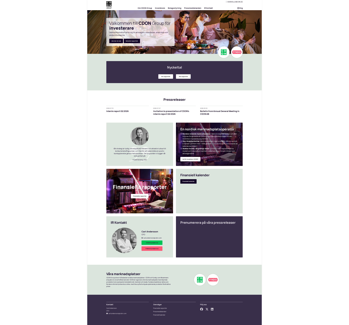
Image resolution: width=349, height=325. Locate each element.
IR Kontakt (208, 8)
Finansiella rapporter (140, 196)
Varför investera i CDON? (190, 159)
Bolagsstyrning (174, 8)
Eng (241, 8)
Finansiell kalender (188, 181)
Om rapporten (165, 76)
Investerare (160, 8)
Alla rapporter (183, 76)
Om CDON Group (145, 8)
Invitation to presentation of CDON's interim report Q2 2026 (171, 112)
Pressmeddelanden (192, 8)
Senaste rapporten (132, 41)
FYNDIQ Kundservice (152, 248)
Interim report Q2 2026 (117, 111)
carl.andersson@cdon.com (153, 238)
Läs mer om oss (116, 41)
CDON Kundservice (152, 243)
